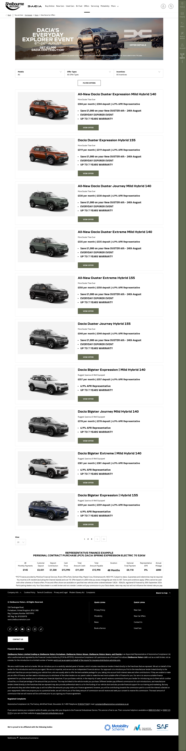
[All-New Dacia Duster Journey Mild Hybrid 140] (46, 200)
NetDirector (12, 738)
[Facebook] (10, 629)
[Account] (164, 6)
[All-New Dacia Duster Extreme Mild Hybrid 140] (46, 246)
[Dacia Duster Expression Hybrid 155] (46, 154)
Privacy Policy (99, 610)
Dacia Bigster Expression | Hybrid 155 (108, 495)
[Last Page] (104, 539)
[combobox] (20, 542)
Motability (98, 616)
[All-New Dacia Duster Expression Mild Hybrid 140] (46, 108)
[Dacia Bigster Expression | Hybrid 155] (46, 509)
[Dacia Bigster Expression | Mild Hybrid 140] (46, 384)
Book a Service (100, 628)
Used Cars (137, 628)
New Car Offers (140, 616)
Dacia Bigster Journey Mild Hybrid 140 (108, 411)
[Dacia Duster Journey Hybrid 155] (46, 338)
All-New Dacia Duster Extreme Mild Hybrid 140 (115, 231)
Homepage (28, 15)
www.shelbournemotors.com (19, 620)
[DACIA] (35, 6)
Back (9, 15)
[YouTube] (22, 629)
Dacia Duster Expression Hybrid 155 (107, 140)
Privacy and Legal (61, 592)
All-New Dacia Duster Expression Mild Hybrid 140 (117, 94)
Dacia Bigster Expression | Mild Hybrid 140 (111, 369)
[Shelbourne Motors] (14, 6)
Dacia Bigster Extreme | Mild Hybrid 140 (109, 453)
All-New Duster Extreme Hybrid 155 (106, 277)
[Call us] (172, 6)
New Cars (137, 610)
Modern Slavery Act (76, 592)
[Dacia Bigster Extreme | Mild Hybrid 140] (46, 467)
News (96, 622)
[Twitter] (16, 629)
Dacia (36, 15)
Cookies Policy (29, 592)
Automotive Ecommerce (29, 738)
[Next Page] (97, 539)
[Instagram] (34, 629)
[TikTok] (41, 629)
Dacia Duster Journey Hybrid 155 (104, 323)
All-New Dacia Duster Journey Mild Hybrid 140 (114, 186)
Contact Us (138, 622)
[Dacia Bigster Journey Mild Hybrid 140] (46, 426)
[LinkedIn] (28, 629)
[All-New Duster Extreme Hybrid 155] (46, 292)
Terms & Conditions (44, 592)
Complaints (90, 592)
